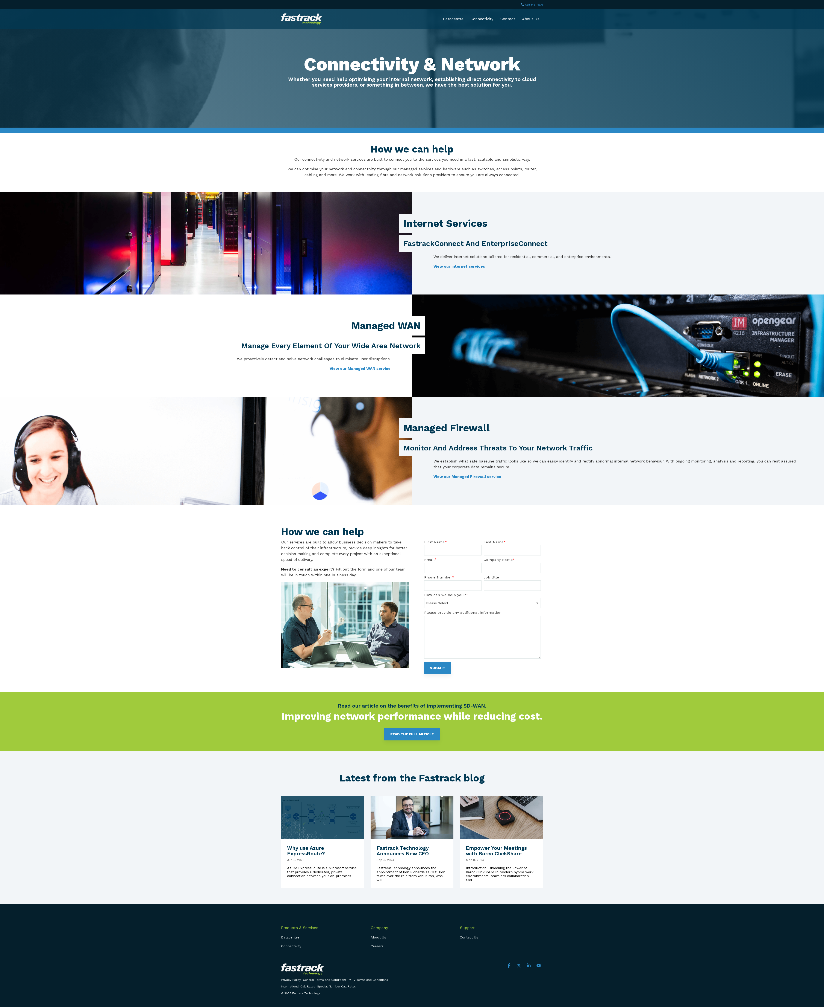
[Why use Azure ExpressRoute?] (322, 817)
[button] (509, 966)
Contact (507, 19)
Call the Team (534, 4)
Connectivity (481, 19)
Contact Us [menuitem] (469, 937)
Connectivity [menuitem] (291, 946)
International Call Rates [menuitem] (298, 986)
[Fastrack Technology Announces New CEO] (412, 817)
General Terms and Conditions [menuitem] (325, 979)
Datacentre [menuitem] (290, 937)
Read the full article (412, 734)
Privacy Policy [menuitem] (291, 979)
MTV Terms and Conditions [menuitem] (368, 979)
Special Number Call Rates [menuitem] (336, 986)
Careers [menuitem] (377, 946)
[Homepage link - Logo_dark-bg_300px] (302, 972)
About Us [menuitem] (378, 937)
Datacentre (453, 19)
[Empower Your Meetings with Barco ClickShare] (501, 817)
